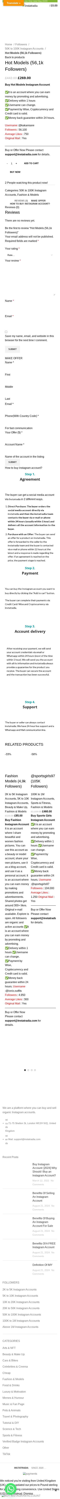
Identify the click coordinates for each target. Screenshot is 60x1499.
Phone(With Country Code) (22, 416)
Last (7, 398)
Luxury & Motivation (14, 1391)
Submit (12, 462)
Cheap (6, 1373)
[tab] (21, 200)
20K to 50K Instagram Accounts (21, 1308)
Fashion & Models (28, 194)
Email (9, 316)
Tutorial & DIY (10, 1422)
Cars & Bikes (10, 1360)
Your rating (12, 248)
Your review (13, 260)
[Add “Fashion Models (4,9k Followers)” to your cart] (9, 1031)
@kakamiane (26, 125)
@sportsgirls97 (40, 884)
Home (9, 44)
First (7, 374)
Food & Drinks (11, 1385)
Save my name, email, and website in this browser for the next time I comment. (29, 338)
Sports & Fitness (40, 803)
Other (5, 1447)
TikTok (6, 1454)
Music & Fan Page (13, 1404)
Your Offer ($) (13, 432)
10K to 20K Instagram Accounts (21, 1302)
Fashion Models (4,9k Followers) (15, 781)
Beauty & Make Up (16, 807)
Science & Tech (11, 1429)
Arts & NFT (9, 1348)
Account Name (14, 444)
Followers (21, 44)
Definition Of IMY (42, 1264)
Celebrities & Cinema (15, 1366)
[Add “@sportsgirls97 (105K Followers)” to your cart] (35, 929)
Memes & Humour (13, 1397)
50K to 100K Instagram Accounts (24, 48)
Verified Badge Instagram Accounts (23, 1441)
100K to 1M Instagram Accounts (21, 1320)
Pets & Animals (11, 1410)
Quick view (9, 1039)
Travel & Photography (15, 1416)
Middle (9, 386)
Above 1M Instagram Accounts (20, 1327)
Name (9, 300)
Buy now (15, 172)
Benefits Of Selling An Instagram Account (43, 1197)
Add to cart (31, 163)
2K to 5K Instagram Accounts (19, 1289)
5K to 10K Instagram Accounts (20, 1295)
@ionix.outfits (14, 990)
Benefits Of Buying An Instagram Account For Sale (43, 1222)
